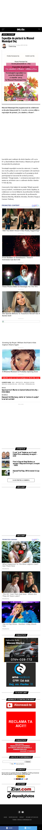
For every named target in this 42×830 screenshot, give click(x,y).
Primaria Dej (30, 384)
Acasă (5, 817)
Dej (14, 382)
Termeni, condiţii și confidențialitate (22, 820)
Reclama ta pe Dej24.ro (32, 817)
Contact (21, 817)
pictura (21, 384)
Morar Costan (29, 382)
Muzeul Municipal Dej (10, 384)
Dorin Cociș (12, 46)
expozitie (20, 382)
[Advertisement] (21, 13)
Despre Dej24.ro (13, 817)
